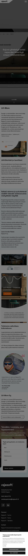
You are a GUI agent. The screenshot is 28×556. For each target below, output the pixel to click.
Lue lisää (4, 545)
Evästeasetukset (14, 549)
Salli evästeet (14, 552)
